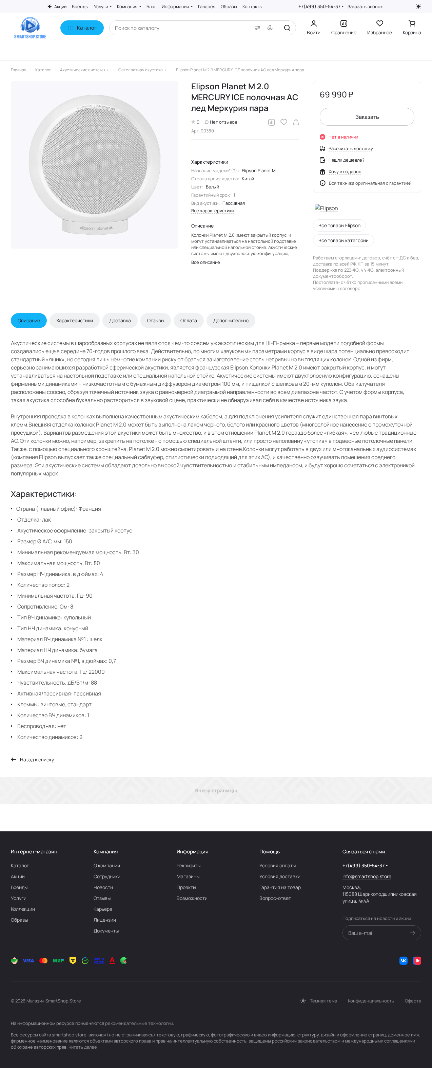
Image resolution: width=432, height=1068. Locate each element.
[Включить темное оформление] (418, 6)
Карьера (103, 909)
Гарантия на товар (280, 887)
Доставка (120, 320)
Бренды (19, 887)
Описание (29, 320)
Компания (106, 851)
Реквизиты (188, 865)
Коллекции (23, 909)
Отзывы (155, 320)
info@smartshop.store (366, 876)
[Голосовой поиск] (271, 28)
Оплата (188, 320)
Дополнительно (231, 320)
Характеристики (74, 320)
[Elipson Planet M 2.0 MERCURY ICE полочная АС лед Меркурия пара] (94, 165)
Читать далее (82, 1047)
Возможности (192, 898)
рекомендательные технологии (139, 1023)
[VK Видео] (417, 961)
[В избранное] (283, 122)
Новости (103, 887)
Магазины (188, 876)
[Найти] (287, 28)
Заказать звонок (365, 7)
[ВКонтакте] (403, 961)
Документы (106, 930)
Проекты (186, 887)
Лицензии (105, 920)
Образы (19, 920)
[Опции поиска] (256, 28)
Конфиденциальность (371, 1001)
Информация (192, 851)
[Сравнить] (271, 122)
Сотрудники (107, 876)
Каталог (20, 865)
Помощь (269, 851)
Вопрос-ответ (275, 898)
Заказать (367, 117)
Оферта (413, 1001)
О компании (107, 865)
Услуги (18, 898)
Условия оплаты (277, 865)
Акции (18, 876)
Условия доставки (279, 876)
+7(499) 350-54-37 (319, 6)
